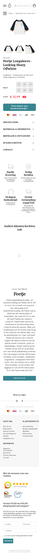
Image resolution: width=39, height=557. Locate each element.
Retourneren (27, 434)
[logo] (9, 5)
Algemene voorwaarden (7, 449)
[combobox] (22, 5)
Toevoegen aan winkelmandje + (19, 107)
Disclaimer (7, 453)
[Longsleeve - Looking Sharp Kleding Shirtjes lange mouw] (19, 26)
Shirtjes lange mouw (29, 13)
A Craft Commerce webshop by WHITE (19, 552)
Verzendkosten (28, 426)
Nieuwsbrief (7, 429)
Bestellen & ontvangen (16, 136)
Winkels (6, 436)
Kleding (11, 13)
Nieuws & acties (8, 431)
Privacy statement (9, 455)
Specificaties (10, 122)
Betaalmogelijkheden (30, 429)
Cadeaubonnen (8, 438)
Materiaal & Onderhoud (16, 129)
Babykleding (19, 13)
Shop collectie (19, 378)
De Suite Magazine (9, 434)
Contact (8, 150)
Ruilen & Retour (12, 143)
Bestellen (26, 431)
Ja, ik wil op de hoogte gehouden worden (19, 535)
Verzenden (8, 541)
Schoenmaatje (28, 436)
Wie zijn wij (7, 426)
